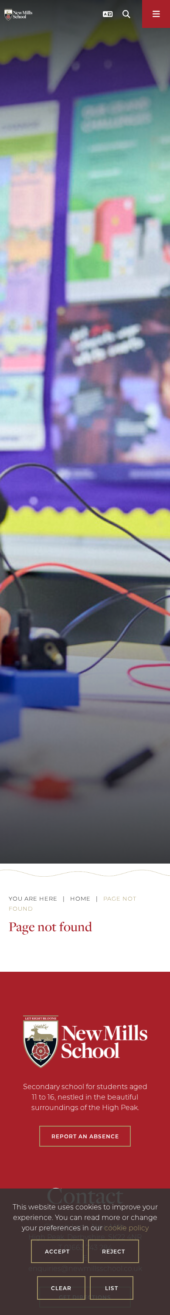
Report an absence (85, 1136)
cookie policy (126, 1227)
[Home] (18, 14)
